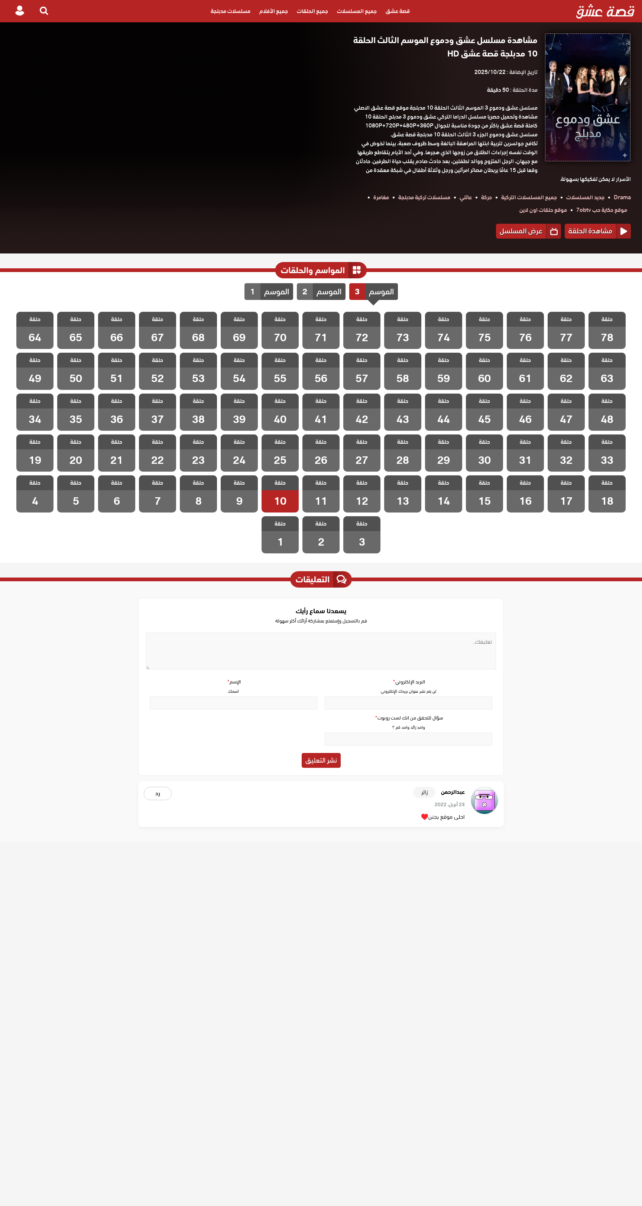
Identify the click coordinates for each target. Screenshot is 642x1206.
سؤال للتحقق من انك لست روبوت (408, 717)
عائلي (466, 197)
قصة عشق (398, 11)
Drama (622, 197)
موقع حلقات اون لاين (543, 210)
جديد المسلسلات (585, 197)
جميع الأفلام (273, 11)
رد (157, 793)
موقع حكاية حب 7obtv (601, 210)
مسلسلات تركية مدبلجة (424, 197)
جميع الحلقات (312, 11)
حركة (486, 197)
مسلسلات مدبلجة (230, 11)
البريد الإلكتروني (408, 681)
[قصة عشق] (605, 11)
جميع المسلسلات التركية (529, 197)
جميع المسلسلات (357, 11)
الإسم (234, 681)
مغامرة (381, 197)
